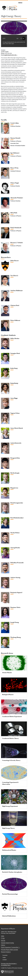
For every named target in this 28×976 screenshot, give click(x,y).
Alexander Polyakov (16, 198)
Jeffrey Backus (14, 338)
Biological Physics (8, 694)
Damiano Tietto (15, 607)
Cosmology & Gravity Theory (11, 760)
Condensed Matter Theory (10, 738)
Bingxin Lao (14, 488)
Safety (2, 936)
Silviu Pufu (13, 213)
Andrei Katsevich (15, 443)
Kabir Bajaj (14, 368)
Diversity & (8, 963)
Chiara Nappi (14, 183)
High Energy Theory (8, 828)
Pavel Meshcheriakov (17, 518)
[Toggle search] (26, 3)
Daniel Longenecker (16, 503)
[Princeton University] (7, 972)
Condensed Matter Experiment (12, 716)
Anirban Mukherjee (16, 290)
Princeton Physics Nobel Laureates (9, 949)
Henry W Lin (14, 168)
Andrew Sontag (15, 577)
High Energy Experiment (10, 806)
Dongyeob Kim (15, 458)
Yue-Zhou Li (14, 275)
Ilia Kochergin (14, 473)
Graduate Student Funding (7, 942)
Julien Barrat (14, 261)
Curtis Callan (14, 123)
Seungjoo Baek (15, 353)
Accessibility (5, 965)
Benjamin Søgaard (16, 592)
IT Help (3, 938)
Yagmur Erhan (15, 413)
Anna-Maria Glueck (16, 428)
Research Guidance (6, 952)
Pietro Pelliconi (15, 320)
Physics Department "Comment (10, 947)
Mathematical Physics (9, 850)
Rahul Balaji (14, 383)
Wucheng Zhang (15, 637)
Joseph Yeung (14, 622)
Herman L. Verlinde (16, 243)
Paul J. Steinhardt (15, 228)
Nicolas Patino (15, 533)
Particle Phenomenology (10, 894)
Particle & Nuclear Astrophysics (12, 872)
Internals (3, 940)
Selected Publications (9, 916)
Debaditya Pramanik (16, 563)
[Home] (9, 9)
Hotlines (3, 945)
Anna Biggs (14, 398)
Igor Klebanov (14, 153)
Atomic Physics (7, 672)
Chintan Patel (14, 305)
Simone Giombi (15, 138)
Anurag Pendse (15, 548)
